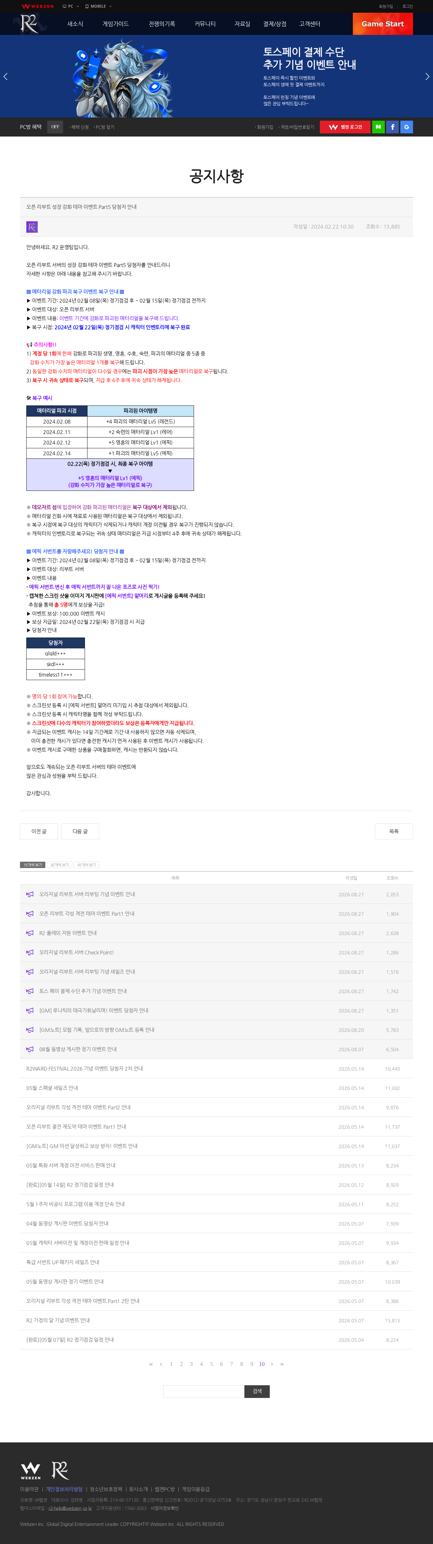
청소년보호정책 (106, 1489)
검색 (257, 1391)
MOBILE (98, 6)
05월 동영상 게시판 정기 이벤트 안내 (65, 1282)
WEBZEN (30, 1470)
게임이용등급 (196, 1489)
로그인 (408, 6)
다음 (428, 76)
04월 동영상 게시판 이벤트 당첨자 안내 (67, 1223)
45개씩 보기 (86, 865)
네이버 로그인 (378, 127)
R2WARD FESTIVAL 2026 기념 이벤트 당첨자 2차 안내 (84, 1069)
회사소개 (138, 1489)
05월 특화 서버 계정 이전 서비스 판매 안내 (70, 1165)
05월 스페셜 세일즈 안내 (52, 1088)
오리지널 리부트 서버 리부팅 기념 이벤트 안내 (87, 894)
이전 (5, 76)
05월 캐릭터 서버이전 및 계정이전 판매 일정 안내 (77, 1243)
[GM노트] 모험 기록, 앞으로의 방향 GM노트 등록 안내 (96, 1030)
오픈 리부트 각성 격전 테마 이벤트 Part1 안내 (86, 914)
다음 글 (80, 831)
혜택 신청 (80, 127)
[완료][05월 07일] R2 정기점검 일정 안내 (70, 1340)
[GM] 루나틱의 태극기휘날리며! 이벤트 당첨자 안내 (93, 1010)
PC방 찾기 (105, 127)
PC (70, 6)
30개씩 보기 (59, 865)
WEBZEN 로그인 (345, 127)
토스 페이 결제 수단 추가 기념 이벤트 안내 (83, 991)
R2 (30, 24)
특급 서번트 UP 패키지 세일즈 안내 (62, 1262)
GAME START (383, 24)
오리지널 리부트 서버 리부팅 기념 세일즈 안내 (87, 972)
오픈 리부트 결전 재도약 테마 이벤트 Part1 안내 (76, 1127)
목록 (393, 831)
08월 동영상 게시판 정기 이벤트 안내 (78, 1049)
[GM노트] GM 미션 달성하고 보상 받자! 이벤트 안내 (82, 1146)
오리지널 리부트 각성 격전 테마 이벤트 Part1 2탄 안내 (82, 1301)
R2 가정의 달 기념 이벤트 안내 (58, 1320)
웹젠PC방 (165, 1489)
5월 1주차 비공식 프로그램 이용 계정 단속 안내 (75, 1204)
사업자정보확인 (165, 1508)
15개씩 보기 (32, 865)
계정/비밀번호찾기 (297, 127)
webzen (37, 6)
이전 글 (39, 831)
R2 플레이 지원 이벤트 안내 (68, 933)
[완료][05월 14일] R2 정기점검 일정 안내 (70, 1185)
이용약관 (29, 1489)
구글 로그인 (406, 127)
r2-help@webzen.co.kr (70, 1508)
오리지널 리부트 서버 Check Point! (76, 952)
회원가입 (386, 6)
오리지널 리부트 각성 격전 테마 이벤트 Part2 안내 (78, 1107)
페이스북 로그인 (392, 127)
